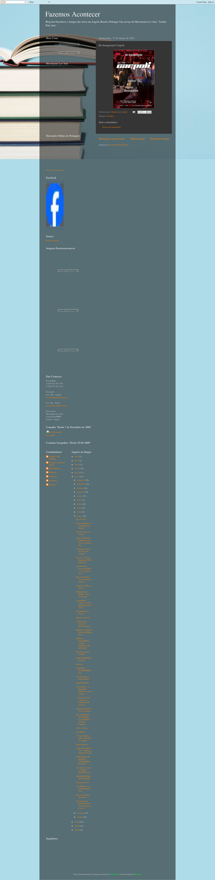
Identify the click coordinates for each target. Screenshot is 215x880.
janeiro (80, 817)
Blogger (138, 874)
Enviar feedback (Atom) (119, 144)
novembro (81, 484)
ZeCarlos (52, 484)
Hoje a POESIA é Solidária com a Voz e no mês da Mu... (83, 541)
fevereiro (81, 813)
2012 (77, 472)
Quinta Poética (82, 744)
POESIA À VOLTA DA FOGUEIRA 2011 (84, 632)
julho (79, 500)
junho (79, 504)
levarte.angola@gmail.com (57, 397)
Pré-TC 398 (81, 519)
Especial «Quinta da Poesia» (83, 796)
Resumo (79, 664)
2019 (77, 456)
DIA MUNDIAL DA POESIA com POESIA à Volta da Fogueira (83, 719)
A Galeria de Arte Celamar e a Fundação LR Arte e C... (83, 701)
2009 (77, 826)
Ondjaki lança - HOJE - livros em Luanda (83, 594)
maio (79, 508)
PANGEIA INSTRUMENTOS (83, 670)
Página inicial (137, 138)
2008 (77, 830)
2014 (77, 464)
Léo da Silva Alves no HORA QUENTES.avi (83, 770)
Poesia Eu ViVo (82, 782)
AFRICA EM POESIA (54, 457)
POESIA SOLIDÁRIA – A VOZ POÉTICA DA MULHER (83, 643)
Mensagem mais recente (112, 138)
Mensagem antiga (159, 138)
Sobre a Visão (81, 728)
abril (79, 512)
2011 (77, 476)
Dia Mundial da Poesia (82, 612)
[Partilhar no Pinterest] (150, 112)
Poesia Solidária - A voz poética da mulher (84, 579)
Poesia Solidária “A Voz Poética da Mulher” (84, 525)
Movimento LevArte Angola (55, 182)
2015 (77, 460)
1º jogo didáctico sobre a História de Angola (83, 738)
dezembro (81, 480)
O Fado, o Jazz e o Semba (83, 533)
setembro (81, 492)
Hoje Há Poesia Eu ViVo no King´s (83, 709)
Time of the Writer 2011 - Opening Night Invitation (84, 750)
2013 (77, 468)
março (79, 516)
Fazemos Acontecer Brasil (57, 463)
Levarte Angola (52, 240)
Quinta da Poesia (83, 617)
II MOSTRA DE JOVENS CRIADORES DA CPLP (83, 760)
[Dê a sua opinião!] (141, 112)
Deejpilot (114, 874)
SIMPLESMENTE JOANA (83, 659)
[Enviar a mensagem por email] (138, 112)
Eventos (110, 116)
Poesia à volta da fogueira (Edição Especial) (84, 560)
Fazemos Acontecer (72, 13)
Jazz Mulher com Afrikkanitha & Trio (83, 788)
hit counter (50, 435)
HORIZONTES (82, 683)
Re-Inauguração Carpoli (82, 652)
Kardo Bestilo (54, 468)
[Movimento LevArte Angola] (55, 225)
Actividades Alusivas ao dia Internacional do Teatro (84, 604)
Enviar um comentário (112, 127)
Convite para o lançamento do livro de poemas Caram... (83, 804)
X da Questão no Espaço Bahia (83, 677)
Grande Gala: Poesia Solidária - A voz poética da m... (84, 569)
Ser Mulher (80, 732)
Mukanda (53, 472)
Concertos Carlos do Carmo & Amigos (83, 551)
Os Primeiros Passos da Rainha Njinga (83, 623)
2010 (77, 822)
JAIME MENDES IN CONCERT (83, 777)
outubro (80, 488)
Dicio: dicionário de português (55, 170)
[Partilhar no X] (144, 112)
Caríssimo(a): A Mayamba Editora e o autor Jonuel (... (84, 690)
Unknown (115, 112)
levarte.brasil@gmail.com (56, 405)
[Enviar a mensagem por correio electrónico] (134, 112)
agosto (80, 496)
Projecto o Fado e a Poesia (84, 586)
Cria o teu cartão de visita (55, 229)
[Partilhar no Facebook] (147, 112)
